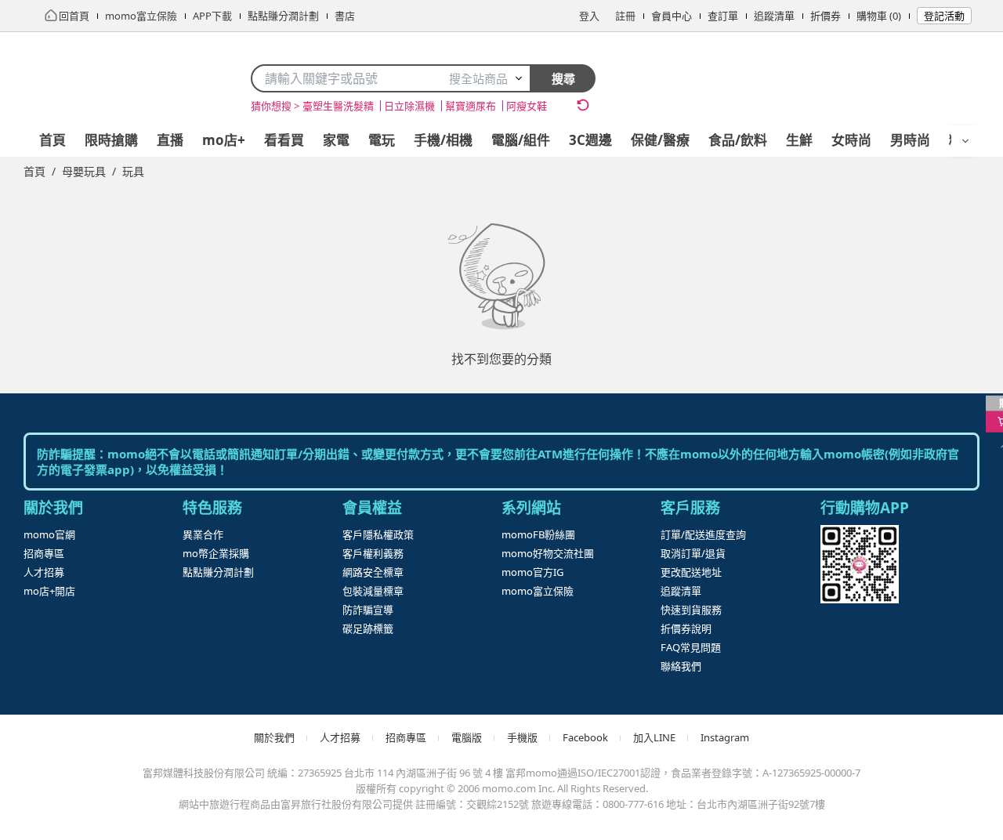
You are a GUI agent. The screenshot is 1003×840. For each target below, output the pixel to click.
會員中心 (671, 16)
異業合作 (203, 534)
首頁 (52, 140)
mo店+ (223, 140)
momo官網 (49, 534)
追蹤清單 (774, 16)
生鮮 (799, 140)
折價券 (825, 16)
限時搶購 (111, 140)
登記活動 (944, 16)
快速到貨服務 (691, 610)
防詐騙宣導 (367, 610)
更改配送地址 (691, 572)
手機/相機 (443, 140)
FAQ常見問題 (691, 647)
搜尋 (563, 78)
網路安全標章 (373, 572)
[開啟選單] (965, 141)
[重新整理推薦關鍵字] (583, 105)
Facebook (585, 737)
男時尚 (910, 140)
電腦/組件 (520, 140)
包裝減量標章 (373, 591)
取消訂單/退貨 (693, 553)
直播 (170, 140)
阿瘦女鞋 (526, 106)
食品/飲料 (737, 140)
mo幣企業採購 (216, 553)
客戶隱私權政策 (378, 534)
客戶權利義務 (373, 553)
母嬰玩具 (84, 171)
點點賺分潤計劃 (218, 572)
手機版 (522, 737)
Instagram (725, 737)
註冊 (625, 16)
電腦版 (466, 737)
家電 (336, 140)
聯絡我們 (681, 666)
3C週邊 (590, 140)
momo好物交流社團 (548, 553)
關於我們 (274, 737)
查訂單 (723, 16)
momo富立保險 (538, 591)
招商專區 (44, 553)
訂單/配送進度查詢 (703, 534)
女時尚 (851, 140)
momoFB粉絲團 (538, 534)
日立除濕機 (409, 106)
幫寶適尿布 (470, 106)
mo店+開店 (49, 591)
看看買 (284, 140)
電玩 (381, 140)
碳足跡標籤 (367, 628)
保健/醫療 (660, 140)
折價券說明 (686, 628)
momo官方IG (532, 572)
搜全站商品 (478, 78)
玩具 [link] (133, 171)
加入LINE (654, 737)
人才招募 (44, 572)
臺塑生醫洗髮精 (338, 106)
